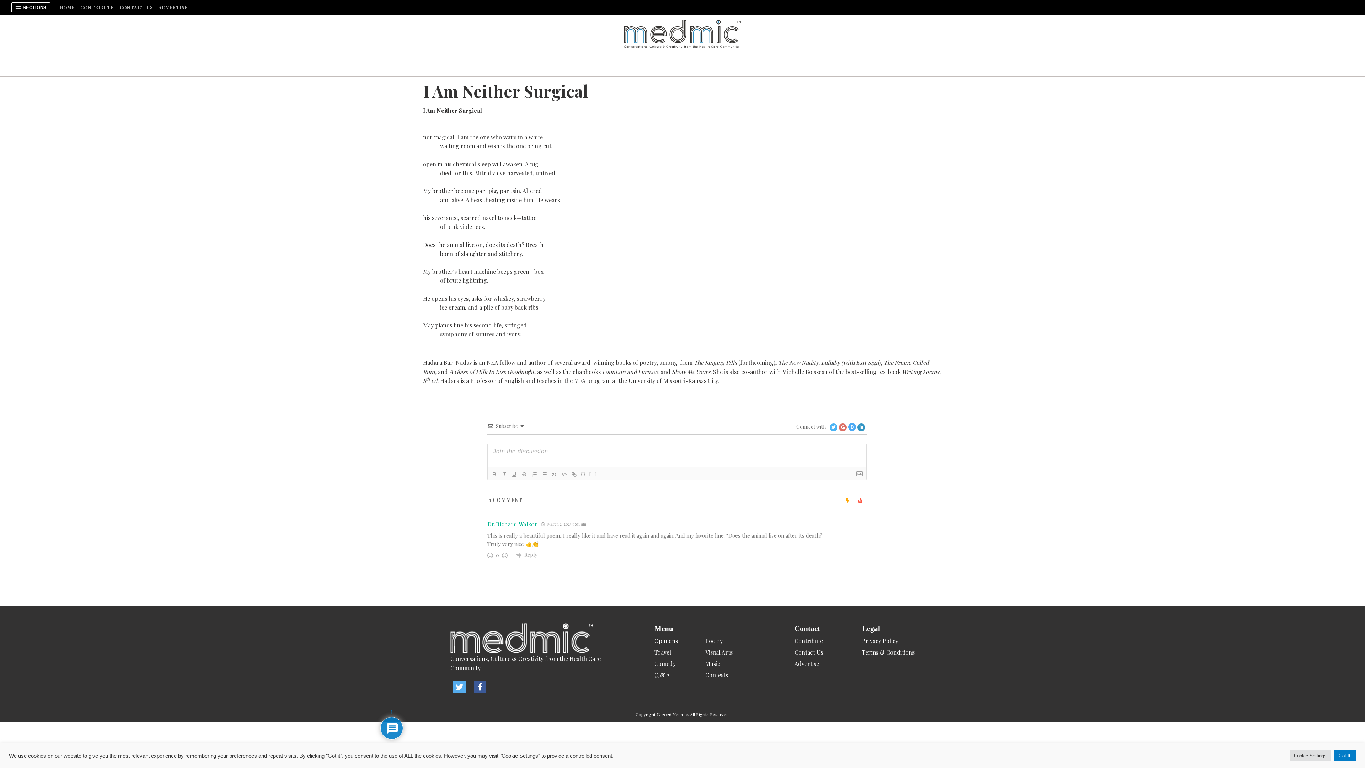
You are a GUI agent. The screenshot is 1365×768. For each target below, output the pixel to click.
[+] (593, 473)
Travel (662, 652)
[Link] (574, 474)
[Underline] (514, 474)
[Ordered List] (534, 474)
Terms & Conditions (888, 652)
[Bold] (494, 474)
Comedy (665, 663)
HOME (67, 7)
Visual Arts (719, 652)
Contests (716, 675)
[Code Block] (564, 474)
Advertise (173, 7)
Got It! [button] (1345, 755)
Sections (34, 7)
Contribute (97, 7)
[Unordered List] (544, 474)
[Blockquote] (554, 474)
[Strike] (524, 474)
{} (583, 473)
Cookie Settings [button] (1310, 755)
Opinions (666, 641)
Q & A (662, 675)
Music (712, 663)
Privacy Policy (880, 641)
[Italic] (504, 474)
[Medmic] (533, 638)
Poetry (714, 641)
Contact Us (136, 7)
